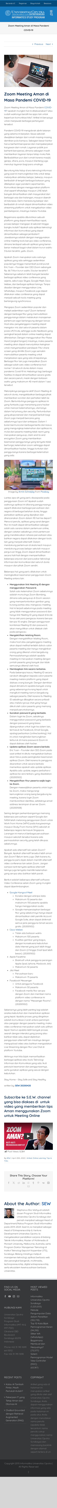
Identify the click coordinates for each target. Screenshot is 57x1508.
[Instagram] (14, 1296)
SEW (8, 1158)
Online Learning (39, 1158)
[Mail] (18, 1296)
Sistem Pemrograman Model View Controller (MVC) (42, 1359)
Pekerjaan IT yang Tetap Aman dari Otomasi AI (15, 1400)
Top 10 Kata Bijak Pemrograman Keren (41, 1325)
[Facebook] (5, 1296)
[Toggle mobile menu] (51, 11)
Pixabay (45, 491)
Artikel (29, 1158)
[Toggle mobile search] (51, 14)
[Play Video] (28, 1136)
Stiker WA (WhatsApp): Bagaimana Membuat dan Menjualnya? (38, 1340)
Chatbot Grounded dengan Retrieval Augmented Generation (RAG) (15, 1415)
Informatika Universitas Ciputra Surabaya (40, 1299)
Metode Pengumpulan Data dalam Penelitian (41, 1313)
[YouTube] (9, 1296)
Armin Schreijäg (26, 491)
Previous (38, 44)
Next (48, 44)
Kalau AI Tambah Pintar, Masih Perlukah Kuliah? (15, 1387)
